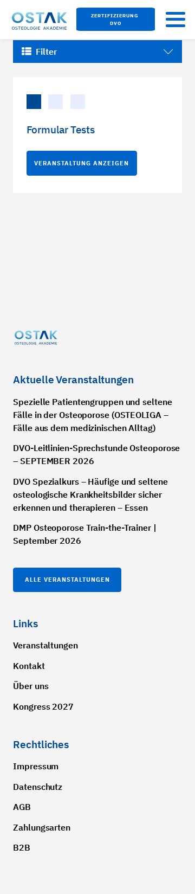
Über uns (30, 685)
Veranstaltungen (45, 645)
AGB (22, 806)
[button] (115, 19)
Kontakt (28, 665)
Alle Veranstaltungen (67, 579)
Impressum (35, 766)
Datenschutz (37, 786)
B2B (21, 847)
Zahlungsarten (41, 827)
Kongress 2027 (43, 706)
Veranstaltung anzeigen (81, 163)
